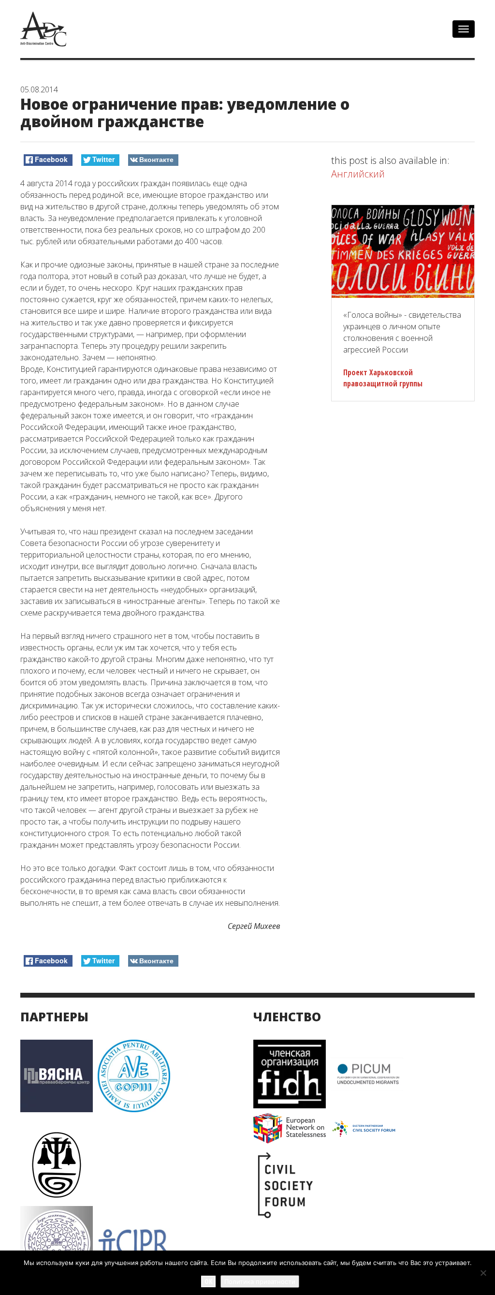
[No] (483, 1273)
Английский (358, 173)
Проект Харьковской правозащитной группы (382, 378)
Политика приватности (259, 1281)
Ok (208, 1281)
